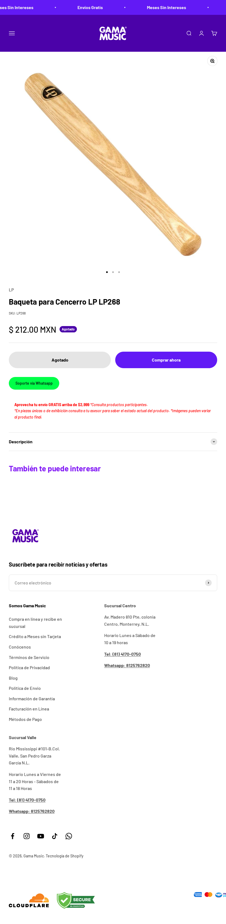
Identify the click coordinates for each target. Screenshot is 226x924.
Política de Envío (25, 688)
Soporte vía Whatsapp (34, 383)
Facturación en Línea (29, 708)
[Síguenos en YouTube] (40, 836)
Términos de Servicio (29, 657)
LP (11, 289)
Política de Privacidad (29, 667)
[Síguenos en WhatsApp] (68, 836)
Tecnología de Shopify (65, 856)
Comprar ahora (166, 359)
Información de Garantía (32, 698)
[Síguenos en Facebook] (12, 836)
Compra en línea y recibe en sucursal (35, 622)
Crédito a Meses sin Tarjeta (35, 636)
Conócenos (20, 646)
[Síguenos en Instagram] (26, 836)
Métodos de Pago (25, 719)
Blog (13, 677)
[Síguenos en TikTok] (54, 836)
